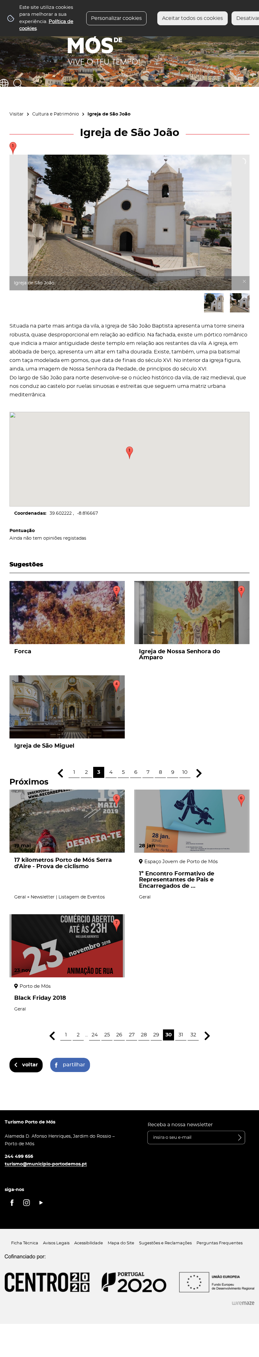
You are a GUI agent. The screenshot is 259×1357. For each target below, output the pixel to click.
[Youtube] (41, 1202)
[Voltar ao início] (104, 41)
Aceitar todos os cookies (192, 18)
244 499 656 (19, 1156)
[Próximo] (198, 773)
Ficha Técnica (24, 1243)
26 (119, 1034)
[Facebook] (12, 1202)
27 (132, 1034)
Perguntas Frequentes (219, 1243)
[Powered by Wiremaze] (243, 1303)
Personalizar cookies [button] (116, 18)
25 (107, 1034)
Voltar (30, 1064)
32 (193, 1034)
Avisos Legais (56, 1243)
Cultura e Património (55, 114)
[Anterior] (60, 773)
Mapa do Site (121, 1243)
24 (95, 1034)
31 (180, 1034)
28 (144, 1034)
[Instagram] (26, 1202)
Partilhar (74, 1064)
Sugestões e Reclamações (165, 1243)
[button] (129, 453)
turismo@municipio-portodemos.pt (46, 1164)
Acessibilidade (88, 1243)
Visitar (16, 114)
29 (156, 1034)
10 (185, 772)
